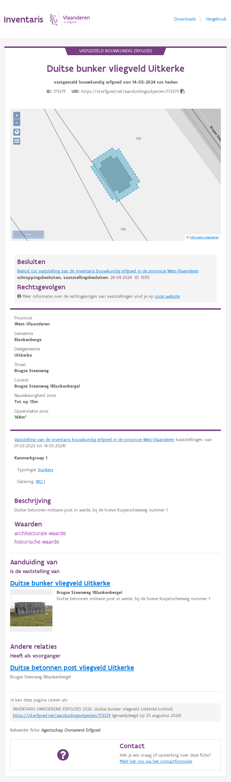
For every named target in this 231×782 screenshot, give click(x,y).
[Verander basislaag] (16, 141)
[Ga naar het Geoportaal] (16, 132)
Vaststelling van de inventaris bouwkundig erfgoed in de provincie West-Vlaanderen (94, 439)
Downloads (185, 18)
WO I (40, 481)
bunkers (45, 469)
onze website (167, 296)
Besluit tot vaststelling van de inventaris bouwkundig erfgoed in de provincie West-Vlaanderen (108, 271)
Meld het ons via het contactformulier (156, 761)
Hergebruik (216, 18)
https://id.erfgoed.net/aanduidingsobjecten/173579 (62, 715)
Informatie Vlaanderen (204, 237)
